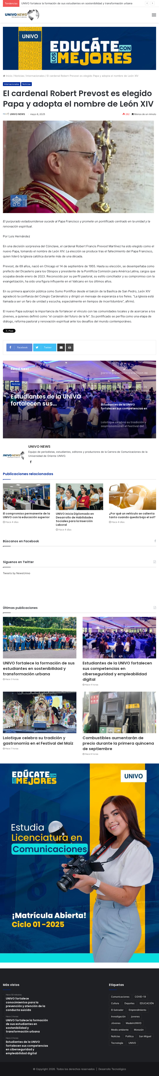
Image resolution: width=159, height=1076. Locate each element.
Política (129, 1036)
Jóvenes (115, 1023)
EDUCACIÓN (147, 1003)
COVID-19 (140, 996)
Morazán (139, 1029)
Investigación (118, 1016)
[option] (79, 399)
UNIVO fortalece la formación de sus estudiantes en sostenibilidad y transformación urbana (39, 668)
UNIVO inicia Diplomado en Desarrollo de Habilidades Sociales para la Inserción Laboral (75, 519)
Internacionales (35, 75)
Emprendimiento (137, 1009)
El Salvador (117, 1009)
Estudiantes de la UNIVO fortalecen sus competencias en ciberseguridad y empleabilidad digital (79, 3)
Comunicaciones (120, 996)
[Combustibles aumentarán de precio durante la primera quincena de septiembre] (119, 712)
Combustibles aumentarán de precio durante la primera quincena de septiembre (118, 743)
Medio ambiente (120, 1029)
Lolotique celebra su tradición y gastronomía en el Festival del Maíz (51, 400)
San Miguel (145, 1036)
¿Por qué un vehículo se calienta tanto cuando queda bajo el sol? (132, 515)
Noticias (19, 75)
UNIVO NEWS (17, 114)
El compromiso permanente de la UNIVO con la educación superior (26, 515)
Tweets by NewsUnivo (16, 573)
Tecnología (117, 1042)
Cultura (115, 1003)
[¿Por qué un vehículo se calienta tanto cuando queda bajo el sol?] (132, 496)
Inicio (8, 75)
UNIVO (132, 1042)
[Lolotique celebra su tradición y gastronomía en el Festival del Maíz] (39, 712)
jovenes (135, 1016)
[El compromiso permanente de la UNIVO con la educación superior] (26, 496)
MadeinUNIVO (133, 1023)
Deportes (129, 1003)
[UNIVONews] (21, 15)
